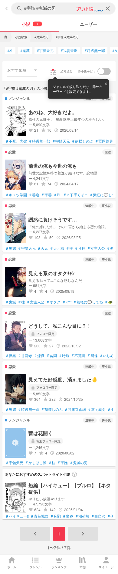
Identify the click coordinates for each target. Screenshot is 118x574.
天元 (43, 248)
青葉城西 (39, 516)
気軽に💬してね (88, 301)
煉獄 (39, 355)
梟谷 (68, 516)
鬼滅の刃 (78, 462)
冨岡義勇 (104, 141)
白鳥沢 (98, 516)
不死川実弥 (16, 141)
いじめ (107, 355)
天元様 (57, 248)
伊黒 (11, 355)
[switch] (104, 71)
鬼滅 (25, 50)
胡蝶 (93, 355)
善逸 (34, 194)
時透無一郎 (95, 50)
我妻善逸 (69, 50)
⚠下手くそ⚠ (76, 194)
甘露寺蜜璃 (75, 409)
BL (57, 194)
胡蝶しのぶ (82, 141)
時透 (64, 355)
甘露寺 (25, 355)
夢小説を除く (87, 71)
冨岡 (52, 355)
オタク (54, 301)
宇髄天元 (45, 50)
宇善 (47, 194)
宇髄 (63, 462)
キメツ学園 (16, 194)
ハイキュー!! (17, 516)
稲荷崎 (82, 516)
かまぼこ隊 (36, 462)
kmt (67, 301)
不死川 (78, 355)
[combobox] (22, 70)
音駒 (56, 516)
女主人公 (96, 248)
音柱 (80, 248)
